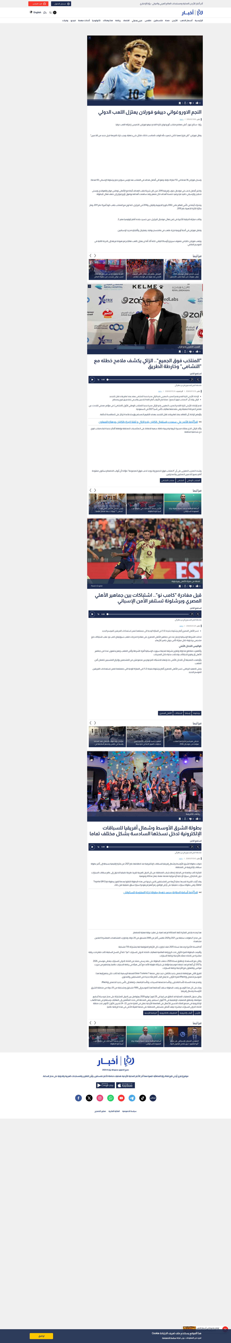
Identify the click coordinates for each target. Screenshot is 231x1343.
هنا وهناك (108, 20)
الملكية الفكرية (114, 1111)
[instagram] (100, 1098)
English (37, 12)
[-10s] (192, 379)
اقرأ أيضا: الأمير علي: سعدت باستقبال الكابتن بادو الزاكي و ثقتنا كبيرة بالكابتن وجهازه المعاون (148, 421)
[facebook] (78, 1098)
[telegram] (132, 1098)
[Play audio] (92, 379)
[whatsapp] (110, 1098)
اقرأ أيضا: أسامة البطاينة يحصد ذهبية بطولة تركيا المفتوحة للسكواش (160, 892)
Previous (95, 255)
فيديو (73, 20)
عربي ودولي (137, 20)
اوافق (41, 1336)
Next (90, 255)
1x (98, 379)
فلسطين (158, 20)
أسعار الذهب (186, 20)
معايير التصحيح (100, 1111)
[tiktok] (142, 1098)
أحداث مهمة (84, 20)
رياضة (118, 20)
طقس (148, 20)
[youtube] (121, 1098)
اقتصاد (126, 20)
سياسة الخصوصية (169, 1338)
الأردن (175, 20)
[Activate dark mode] (52, 12)
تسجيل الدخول (60, 4)
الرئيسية (199, 20)
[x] (89, 1098)
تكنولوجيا (96, 20)
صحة (167, 20)
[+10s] (198, 379)
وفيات (65, 20)
